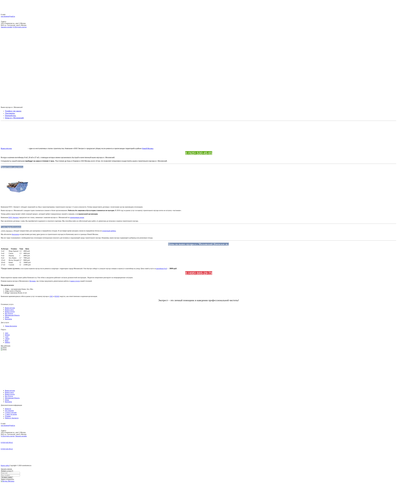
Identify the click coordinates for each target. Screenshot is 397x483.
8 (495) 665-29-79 (198, 273)
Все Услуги (7, 53)
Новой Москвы (147, 148)
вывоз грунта (75, 281)
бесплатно (15, 234)
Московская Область (9, 57)
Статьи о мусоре (11, 412)
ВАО (6, 340)
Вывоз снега (7, 45)
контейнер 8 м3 (161, 268)
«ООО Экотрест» (7, 231)
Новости (8, 409)
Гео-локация (9, 410)
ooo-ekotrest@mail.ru (8, 16)
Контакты (8, 61)
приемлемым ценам (77, 217)
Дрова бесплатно (11, 326)
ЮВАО (7, 342)
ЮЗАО (57, 296)
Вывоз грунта (7, 49)
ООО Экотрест (13, 217)
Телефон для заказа (13, 111)
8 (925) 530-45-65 (198, 153)
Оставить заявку (7, 477)
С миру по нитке (11, 414)
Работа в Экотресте (12, 418)
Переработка (10, 115)
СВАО (7, 339)
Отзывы (8, 416)
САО (6, 337)
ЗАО (51, 296)
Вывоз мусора (7, 42)
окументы (10, 113)
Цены (7, 59)
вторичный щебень (109, 231)
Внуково (33, 281)
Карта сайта (5, 465)
